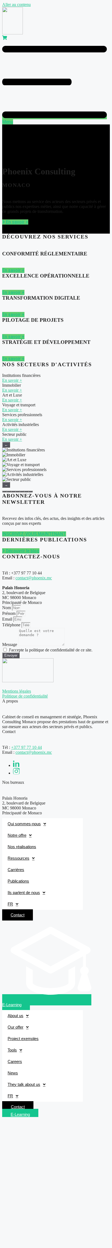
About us (15, 1015)
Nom (7, 607)
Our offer (15, 1027)
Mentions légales (16, 691)
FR (10, 904)
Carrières (16, 869)
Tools (12, 1050)
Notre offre (17, 835)
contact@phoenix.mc (33, 578)
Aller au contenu (16, 4)
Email (7, 619)
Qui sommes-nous (24, 823)
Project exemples (23, 1038)
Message (10, 644)
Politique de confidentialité (25, 696)
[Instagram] (16, 773)
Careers (15, 1061)
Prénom (9, 613)
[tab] (4, 491)
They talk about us (24, 1084)
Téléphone (11, 624)
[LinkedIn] (16, 765)
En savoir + (12, 380)
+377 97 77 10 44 (26, 747)
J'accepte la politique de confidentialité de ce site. (50, 650)
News (13, 1073)
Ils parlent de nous (24, 892)
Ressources (18, 858)
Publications (18, 881)
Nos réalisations (22, 846)
